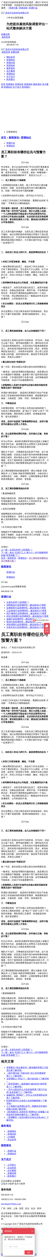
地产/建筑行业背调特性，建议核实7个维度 (26, 613)
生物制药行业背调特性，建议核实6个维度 (26, 608)
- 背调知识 (11, 1154)
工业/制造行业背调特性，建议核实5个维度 (26, 610)
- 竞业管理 (11, 1140)
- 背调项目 (11, 1131)
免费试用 (5, 34)
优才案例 (10, 71)
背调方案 (13, 8)
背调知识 (10, 74)
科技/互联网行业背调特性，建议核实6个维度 (27, 616)
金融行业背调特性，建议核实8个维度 (24, 619)
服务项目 (10, 68)
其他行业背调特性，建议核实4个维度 (24, 622)
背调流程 (23, 8)
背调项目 (10, 60)
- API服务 (10, 1137)
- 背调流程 (11, 1134)
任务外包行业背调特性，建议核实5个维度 (26, 627)
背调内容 (10, 63)
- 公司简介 (11, 1165)
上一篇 (17, 550)
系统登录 (6, 37)
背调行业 (33, 8)
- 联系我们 (11, 1176)
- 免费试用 (11, 1173)
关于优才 (10, 76)
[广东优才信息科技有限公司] (15, 13)
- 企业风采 (11, 1168)
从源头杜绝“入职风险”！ (18, 602)
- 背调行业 (11, 1151)
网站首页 (10, 57)
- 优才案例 (11, 1170)
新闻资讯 (14, 137)
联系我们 (10, 79)
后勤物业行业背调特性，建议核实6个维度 (26, 605)
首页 (3, 137)
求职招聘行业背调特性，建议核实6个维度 (26, 624)
